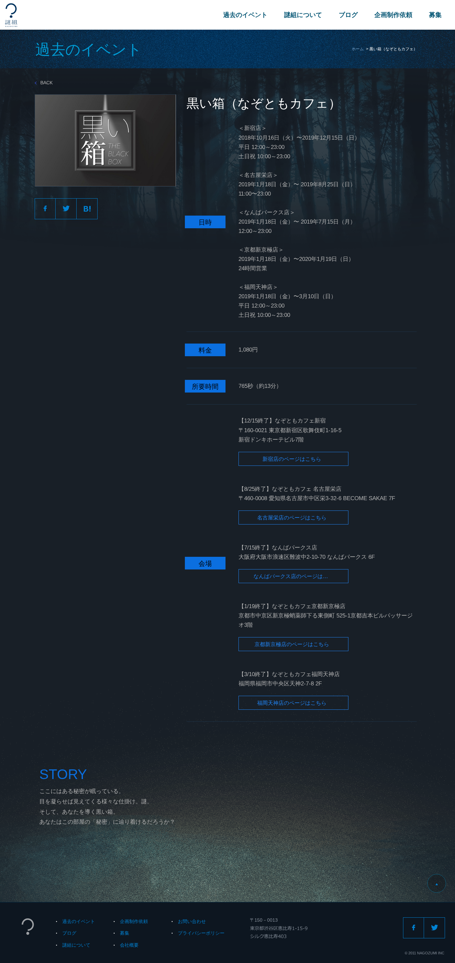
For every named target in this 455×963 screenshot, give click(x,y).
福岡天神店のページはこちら (291, 703)
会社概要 (129, 945)
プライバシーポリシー (201, 933)
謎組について (303, 14)
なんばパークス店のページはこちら (296, 576)
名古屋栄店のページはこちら (291, 517)
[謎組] (11, 15)
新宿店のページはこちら (291, 459)
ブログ (348, 14)
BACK (46, 82)
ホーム (358, 49)
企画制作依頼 (393, 14)
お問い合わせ (192, 921)
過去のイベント (245, 14)
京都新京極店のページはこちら (291, 644)
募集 (435, 14)
